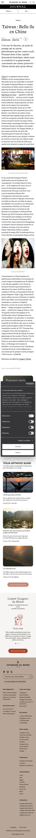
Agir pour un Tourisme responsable (9, 698)
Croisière (22, 742)
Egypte (21, 780)
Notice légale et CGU (18, 834)
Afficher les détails (24, 440)
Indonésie (22, 787)
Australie (22, 782)
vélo (21, 294)
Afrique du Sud (23, 784)
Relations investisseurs (26, 765)
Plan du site (22, 827)
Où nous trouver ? (8, 709)
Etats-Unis (22, 789)
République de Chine (8, 95)
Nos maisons (23, 712)
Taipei (3, 77)
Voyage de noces (24, 732)
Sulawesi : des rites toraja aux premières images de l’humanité (16, 531)
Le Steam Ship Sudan (25, 716)
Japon (21, 775)
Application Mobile (24, 697)
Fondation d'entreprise (26, 761)
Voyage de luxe (23, 744)
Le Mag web (22, 692)
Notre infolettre (23, 695)
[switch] (31, 421)
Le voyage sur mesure (9, 711)
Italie (20, 777)
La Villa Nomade (24, 720)
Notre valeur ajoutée (9, 713)
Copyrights (13, 827)
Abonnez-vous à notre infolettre (14, 676)
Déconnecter (23, 749)
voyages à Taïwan (24, 359)
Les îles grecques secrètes (12, 495)
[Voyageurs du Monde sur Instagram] (8, 671)
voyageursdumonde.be (26, 806)
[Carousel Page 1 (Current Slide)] (15, 643)
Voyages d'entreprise (25, 699)
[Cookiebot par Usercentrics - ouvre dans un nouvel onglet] (26, 384)
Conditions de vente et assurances (26, 703)
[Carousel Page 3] (20, 643)
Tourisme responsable (9, 695)
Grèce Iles (14, 503)
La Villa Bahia (23, 723)
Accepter (18, 446)
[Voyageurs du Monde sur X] (11, 671)
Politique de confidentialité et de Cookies (18, 831)
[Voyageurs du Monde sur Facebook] (4, 671)
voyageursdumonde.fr (25, 803)
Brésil (21, 791)
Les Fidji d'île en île (9, 568)
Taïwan (18, 20)
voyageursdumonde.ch (26, 808)
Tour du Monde (23, 746)
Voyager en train (24, 737)
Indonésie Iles (15, 541)
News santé (22, 706)
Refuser (18, 452)
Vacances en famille (25, 735)
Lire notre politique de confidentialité (15, 681)
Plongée (21, 751)
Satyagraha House (24, 718)
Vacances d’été (24, 739)
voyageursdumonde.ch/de (27, 810)
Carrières (22, 763)
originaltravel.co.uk (25, 815)
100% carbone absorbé (9, 692)
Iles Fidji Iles (15, 577)
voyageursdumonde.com (26, 812)
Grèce (21, 793)
